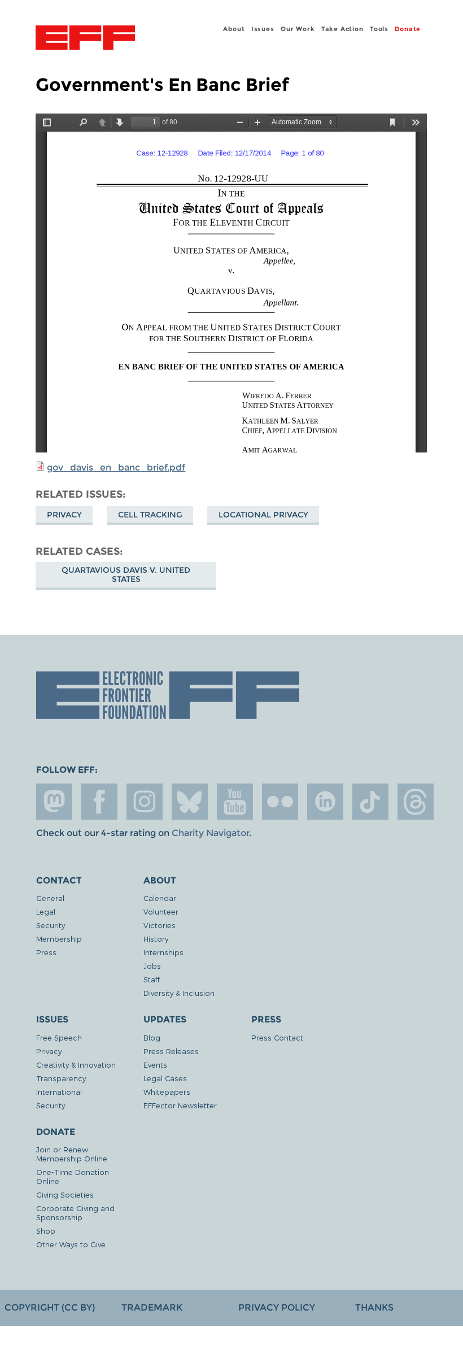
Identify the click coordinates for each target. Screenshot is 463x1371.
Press (46, 952)
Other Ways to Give (71, 1244)
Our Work (298, 29)
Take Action (342, 29)
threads (416, 802)
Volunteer (160, 911)
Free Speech (59, 1037)
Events (155, 1064)
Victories (159, 925)
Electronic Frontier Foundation (85, 39)
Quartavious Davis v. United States (126, 574)
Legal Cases (165, 1078)
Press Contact (277, 1037)
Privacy (64, 515)
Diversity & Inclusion (179, 993)
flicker (280, 802)
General (50, 898)
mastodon (54, 802)
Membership (59, 938)
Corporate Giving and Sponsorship (75, 1212)
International (59, 1091)
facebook (99, 802)
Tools (379, 29)
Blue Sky (190, 802)
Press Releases (171, 1051)
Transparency (61, 1078)
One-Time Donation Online (72, 1176)
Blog (151, 1037)
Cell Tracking (150, 515)
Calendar (159, 898)
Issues (262, 29)
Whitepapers (166, 1091)
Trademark (151, 1307)
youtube (235, 802)
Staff (151, 979)
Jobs (152, 965)
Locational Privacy (263, 515)
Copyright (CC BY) (50, 1307)
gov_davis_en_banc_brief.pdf (116, 467)
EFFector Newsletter (180, 1105)
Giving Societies (65, 1194)
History (155, 938)
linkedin (325, 802)
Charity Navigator (210, 833)
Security (50, 925)
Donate (408, 29)
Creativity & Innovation (76, 1064)
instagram (144, 802)
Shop (45, 1230)
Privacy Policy (276, 1307)
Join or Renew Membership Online (71, 1154)
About (233, 29)
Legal (45, 911)
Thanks (374, 1307)
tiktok (370, 802)
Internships (163, 952)
